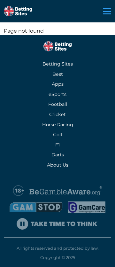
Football (57, 104)
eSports (57, 94)
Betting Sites (57, 64)
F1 (57, 145)
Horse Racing (57, 125)
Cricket (57, 114)
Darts (57, 155)
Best (57, 74)
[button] (107, 11)
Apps (58, 84)
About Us (57, 165)
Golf (57, 134)
